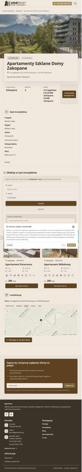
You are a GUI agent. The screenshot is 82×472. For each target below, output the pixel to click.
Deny (63, 245)
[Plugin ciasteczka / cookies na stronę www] (73, 226)
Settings (9, 245)
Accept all (71, 245)
